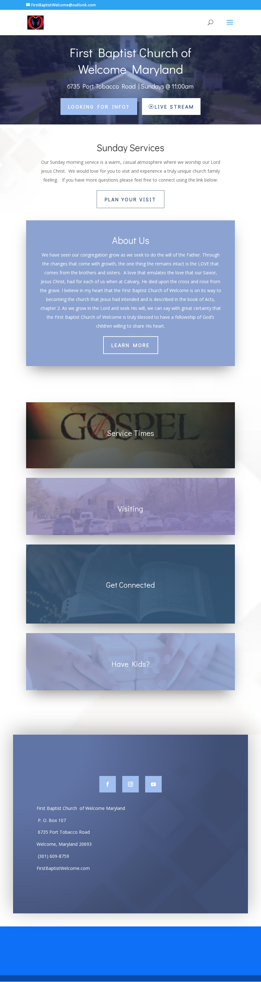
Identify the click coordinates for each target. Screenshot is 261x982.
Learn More (130, 345)
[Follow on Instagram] (130, 784)
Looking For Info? (99, 106)
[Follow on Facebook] (107, 784)
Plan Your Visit (130, 199)
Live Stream (174, 106)
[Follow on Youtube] (153, 784)
